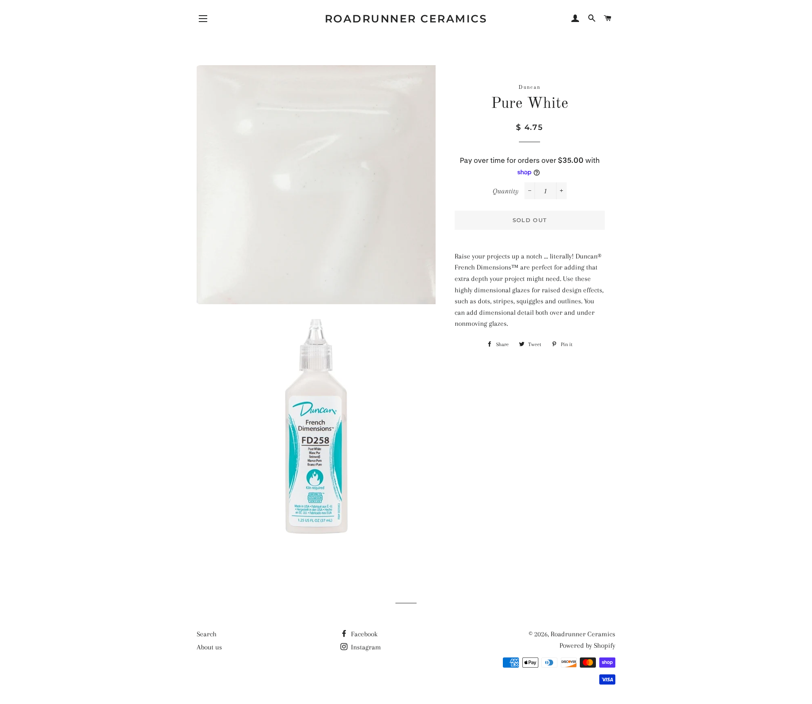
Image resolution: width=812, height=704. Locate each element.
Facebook (363, 634)
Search (207, 634)
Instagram (365, 647)
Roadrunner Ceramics (406, 18)
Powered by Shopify (587, 645)
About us (209, 647)
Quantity (505, 191)
